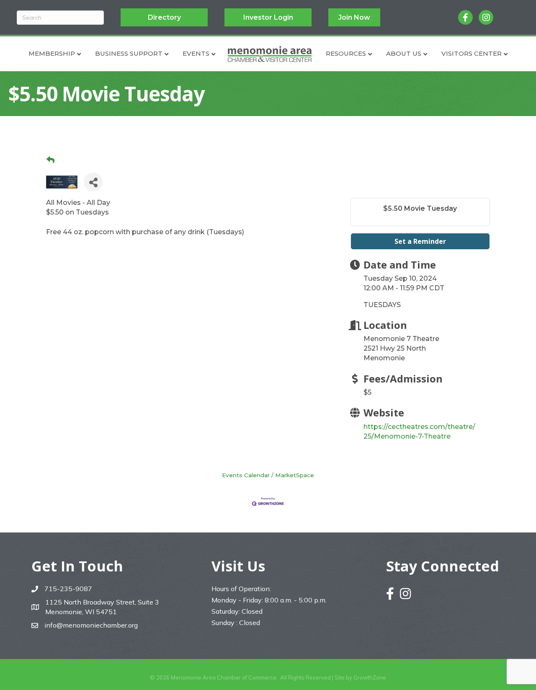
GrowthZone (369, 677)
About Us (403, 53)
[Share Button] (93, 182)
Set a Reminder (420, 241)
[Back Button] (50, 160)
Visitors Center (471, 53)
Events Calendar (246, 475)
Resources (346, 53)
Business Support (128, 53)
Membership (51, 53)
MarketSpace (294, 475)
